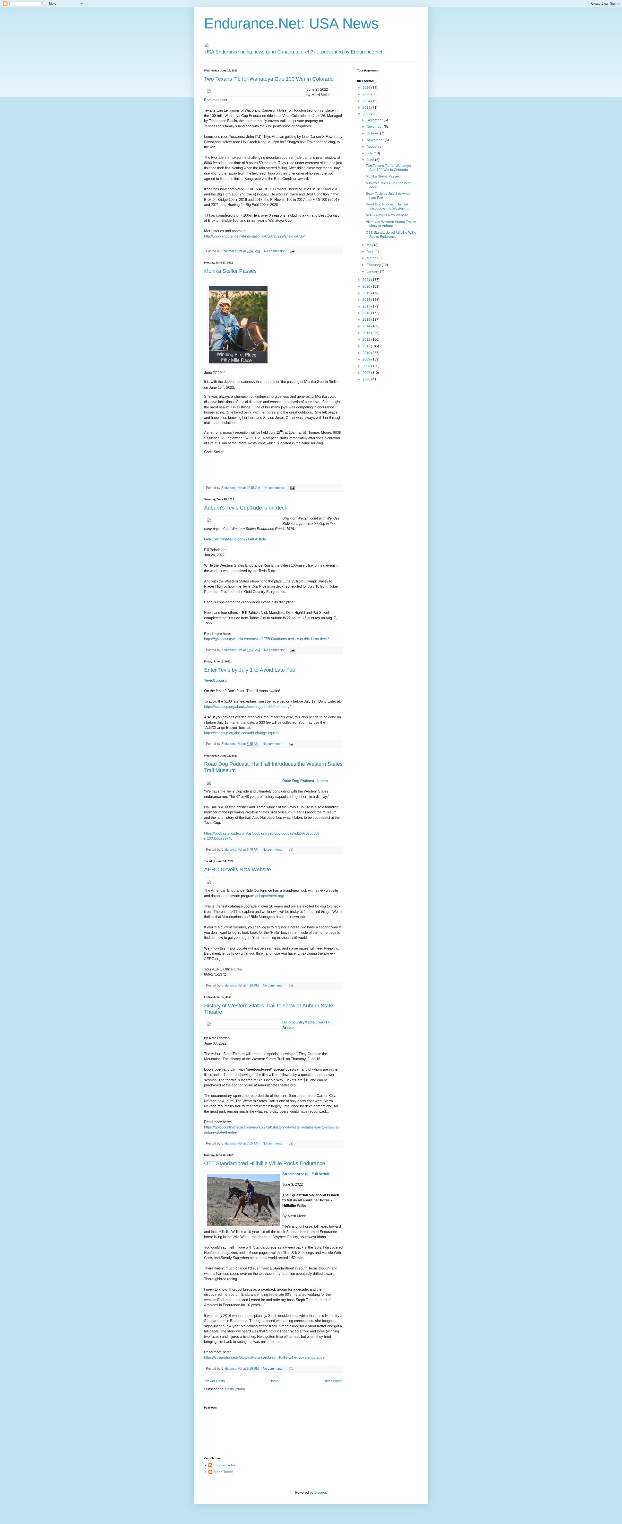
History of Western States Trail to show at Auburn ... (391, 224)
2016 (367, 313)
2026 (367, 87)
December (375, 120)
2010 (367, 353)
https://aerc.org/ (271, 896)
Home (274, 1381)
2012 (367, 339)
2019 (367, 293)
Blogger (320, 1492)
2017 (367, 306)
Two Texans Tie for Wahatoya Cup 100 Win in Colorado (269, 79)
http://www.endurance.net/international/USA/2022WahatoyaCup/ (254, 236)
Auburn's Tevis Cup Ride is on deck (245, 508)
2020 (367, 286)
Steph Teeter (223, 1472)
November (375, 126)
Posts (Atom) (235, 1389)
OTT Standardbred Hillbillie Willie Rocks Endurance (264, 1163)
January (373, 271)
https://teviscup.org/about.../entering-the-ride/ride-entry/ (247, 707)
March (372, 258)
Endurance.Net (224, 1465)
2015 (367, 319)
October (373, 133)
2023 (367, 107)
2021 (367, 280)
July (370, 153)
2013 (367, 333)
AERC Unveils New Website (237, 869)
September (376, 140)
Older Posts (332, 1381)
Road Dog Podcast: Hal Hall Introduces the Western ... (387, 206)
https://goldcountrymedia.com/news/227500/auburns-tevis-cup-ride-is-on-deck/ (266, 639)
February (374, 265)
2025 (367, 94)
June (371, 160)
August (372, 146)
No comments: (275, 251)
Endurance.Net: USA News (291, 23)
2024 (367, 101)
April (370, 251)
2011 (367, 346)
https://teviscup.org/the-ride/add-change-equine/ (241, 733)
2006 (367, 379)
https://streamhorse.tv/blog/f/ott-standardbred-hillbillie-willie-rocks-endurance (264, 1357)
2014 (367, 326)
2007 (367, 373)
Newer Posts (215, 1381)
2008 (367, 366)
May (370, 245)
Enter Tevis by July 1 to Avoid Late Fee (249, 670)
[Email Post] (292, 251)
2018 (367, 299)
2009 (367, 359)
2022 (367, 114)
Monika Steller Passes (230, 271)
